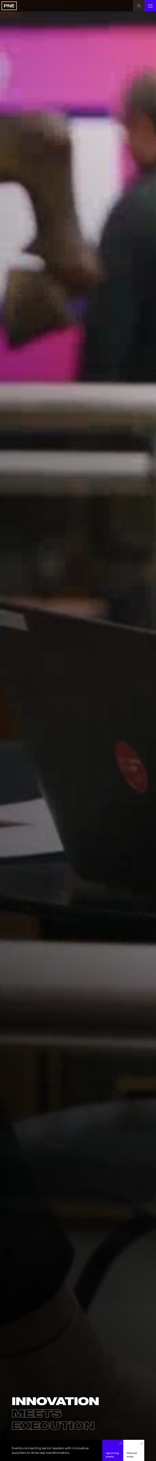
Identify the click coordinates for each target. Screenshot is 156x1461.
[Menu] (150, 5)
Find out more (132, 1455)
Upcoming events (112, 1455)
